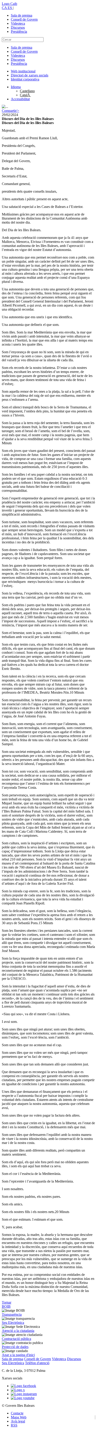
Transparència (12, 1314)
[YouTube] (23, 1398)
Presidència (19, 31)
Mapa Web (18, 1417)
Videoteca (18, 23)
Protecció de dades (15, 1347)
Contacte (17, 1413)
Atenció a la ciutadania (18, 1331)
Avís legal (18, 1421)
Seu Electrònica (13, 1322)
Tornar (6, 1302)
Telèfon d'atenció (37, 1363)
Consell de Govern (24, 19)
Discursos (18, 27)
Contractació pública (16, 1339)
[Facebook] (23, 1386)
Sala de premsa (21, 15)
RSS (14, 1425)
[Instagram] (24, 1394)
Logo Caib (9, 4)
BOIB (6, 1306)
